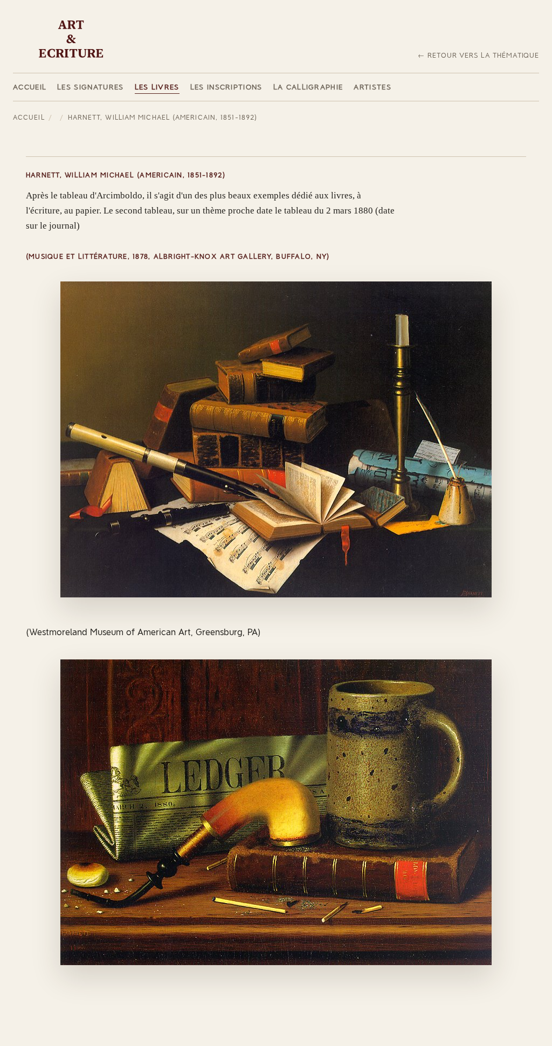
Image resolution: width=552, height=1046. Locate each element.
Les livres (157, 86)
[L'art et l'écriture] (71, 39)
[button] (276, 439)
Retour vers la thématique (483, 55)
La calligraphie (308, 86)
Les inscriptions (226, 86)
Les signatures (90, 86)
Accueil (29, 86)
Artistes (372, 86)
